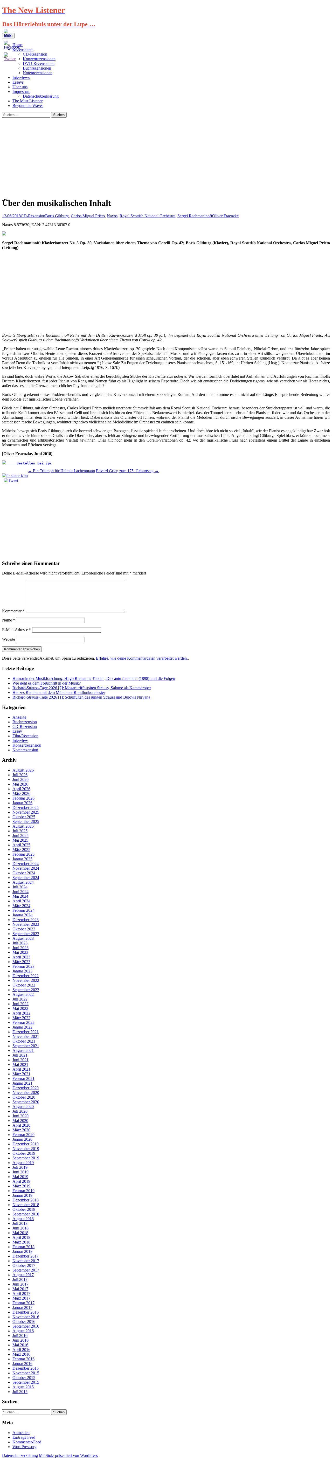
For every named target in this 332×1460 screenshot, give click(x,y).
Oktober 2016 (23, 1321)
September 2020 (25, 1102)
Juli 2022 (19, 999)
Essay (17, 731)
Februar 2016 (23, 1359)
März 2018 (21, 1242)
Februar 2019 (23, 1190)
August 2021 (23, 1050)
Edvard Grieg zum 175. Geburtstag (127, 471)
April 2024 (21, 901)
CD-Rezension (33, 216)
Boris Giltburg (57, 216)
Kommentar (13, 611)
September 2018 (25, 1214)
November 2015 (25, 1373)
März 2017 (21, 1298)
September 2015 (25, 1382)
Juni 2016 (20, 1340)
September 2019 (25, 1158)
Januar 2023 (22, 971)
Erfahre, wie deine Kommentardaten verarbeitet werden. (142, 658)
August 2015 (23, 1387)
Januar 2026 (22, 803)
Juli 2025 (19, 831)
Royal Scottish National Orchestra (147, 216)
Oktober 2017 (23, 1265)
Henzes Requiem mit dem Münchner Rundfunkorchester (58, 692)
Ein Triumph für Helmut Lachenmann (61, 471)
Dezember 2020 (25, 1088)
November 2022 (25, 980)
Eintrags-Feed (23, 1437)
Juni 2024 (20, 891)
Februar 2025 (23, 854)
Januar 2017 (22, 1307)
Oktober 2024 (23, 873)
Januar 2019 (22, 1195)
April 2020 (21, 1125)
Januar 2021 (22, 1083)
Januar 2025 (22, 859)
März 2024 (21, 905)
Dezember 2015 (25, 1368)
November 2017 (25, 1261)
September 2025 (25, 821)
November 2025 (25, 812)
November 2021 (25, 1036)
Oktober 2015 (23, 1377)
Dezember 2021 (25, 1032)
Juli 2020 (19, 1111)
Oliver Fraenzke (225, 216)
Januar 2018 (22, 1251)
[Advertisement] (166, 156)
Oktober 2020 (23, 1097)
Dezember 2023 (25, 919)
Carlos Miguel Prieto (88, 216)
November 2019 (25, 1148)
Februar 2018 (23, 1247)
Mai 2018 (20, 1233)
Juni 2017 (20, 1284)
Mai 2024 (20, 896)
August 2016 (23, 1331)
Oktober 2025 (23, 817)
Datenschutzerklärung (41, 96)
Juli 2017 (19, 1279)
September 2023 (25, 933)
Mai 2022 (20, 1008)
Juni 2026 (20, 779)
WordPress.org (24, 1446)
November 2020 (25, 1092)
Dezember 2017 (25, 1256)
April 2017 (21, 1293)
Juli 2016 (19, 1335)
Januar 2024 (22, 915)
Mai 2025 (20, 840)
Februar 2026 (23, 798)
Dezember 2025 (25, 807)
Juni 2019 (20, 1172)
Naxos (112, 216)
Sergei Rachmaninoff (194, 216)
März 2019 (21, 1186)
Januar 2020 (22, 1139)
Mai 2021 (20, 1064)
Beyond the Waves (27, 105)
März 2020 (21, 1130)
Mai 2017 (20, 1289)
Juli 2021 (19, 1055)
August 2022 (23, 994)
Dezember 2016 (25, 1312)
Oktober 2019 (23, 1153)
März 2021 (21, 1074)
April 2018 (21, 1237)
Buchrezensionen (37, 68)
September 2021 (25, 1046)
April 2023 (21, 957)
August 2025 (23, 826)
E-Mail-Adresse (16, 629)
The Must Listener (27, 101)
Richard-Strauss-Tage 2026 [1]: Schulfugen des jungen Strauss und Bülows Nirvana (81, 697)
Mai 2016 (20, 1345)
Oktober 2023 (23, 929)
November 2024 (25, 868)
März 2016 (21, 1354)
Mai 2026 (20, 784)
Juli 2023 (19, 943)
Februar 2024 (23, 910)
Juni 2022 (20, 1004)
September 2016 (25, 1326)
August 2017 (23, 1275)
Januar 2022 (22, 1027)
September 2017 (25, 1270)
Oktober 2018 (23, 1209)
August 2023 (23, 938)
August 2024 (23, 882)
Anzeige (19, 717)
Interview (20, 740)
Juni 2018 (20, 1228)
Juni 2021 (20, 1060)
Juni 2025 (20, 835)
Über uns (19, 87)
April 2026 (21, 789)
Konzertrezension (26, 745)
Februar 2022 (23, 1022)
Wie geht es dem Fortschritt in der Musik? (46, 683)
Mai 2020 (20, 1120)
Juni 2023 (20, 947)
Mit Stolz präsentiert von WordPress (68, 1455)
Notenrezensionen (37, 73)
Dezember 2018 (25, 1200)
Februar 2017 (23, 1303)
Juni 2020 (20, 1116)
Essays (18, 82)
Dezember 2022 (25, 976)
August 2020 (23, 1106)
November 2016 (25, 1317)
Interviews (21, 77)
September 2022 (25, 990)
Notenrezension (25, 750)
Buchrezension (24, 722)
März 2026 (21, 793)
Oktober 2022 (23, 985)
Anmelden (21, 1432)
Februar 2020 (23, 1134)
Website (8, 639)
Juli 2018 (19, 1223)
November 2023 (25, 924)
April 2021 (21, 1069)
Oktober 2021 (23, 1041)
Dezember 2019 (25, 1144)
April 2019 (21, 1181)
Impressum (21, 91)
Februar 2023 (23, 966)
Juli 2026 (19, 775)
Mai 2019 (20, 1176)
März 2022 (21, 1018)
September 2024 (25, 877)
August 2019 (23, 1162)
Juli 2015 (19, 1391)
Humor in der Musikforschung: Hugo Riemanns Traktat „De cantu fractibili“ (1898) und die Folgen (93, 678)
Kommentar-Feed (26, 1442)
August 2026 (23, 770)
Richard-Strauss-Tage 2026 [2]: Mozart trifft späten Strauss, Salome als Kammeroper (81, 688)
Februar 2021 (23, 1078)
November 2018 (25, 1204)
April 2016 (21, 1349)
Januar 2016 (22, 1363)
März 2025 (21, 849)
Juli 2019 (19, 1167)
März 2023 (21, 961)
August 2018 (23, 1218)
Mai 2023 (20, 952)
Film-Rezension (25, 736)
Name (8, 620)
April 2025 (21, 845)
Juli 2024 (19, 887)
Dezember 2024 (25, 863)
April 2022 (21, 1013)
